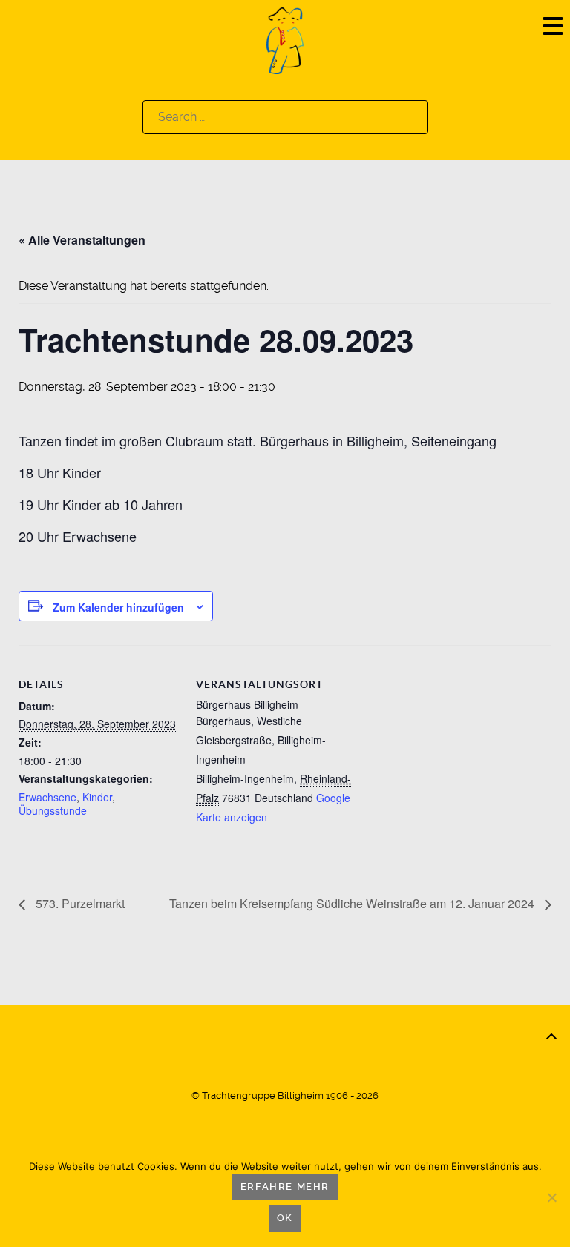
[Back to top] (551, 1037)
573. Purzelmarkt (79, 903)
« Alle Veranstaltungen (82, 239)
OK (285, 1217)
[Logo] (285, 40)
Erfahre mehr (285, 1186)
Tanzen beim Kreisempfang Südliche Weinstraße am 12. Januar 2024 (353, 903)
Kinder (97, 797)
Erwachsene (47, 797)
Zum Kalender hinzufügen (118, 607)
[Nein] (551, 1197)
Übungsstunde (53, 810)
